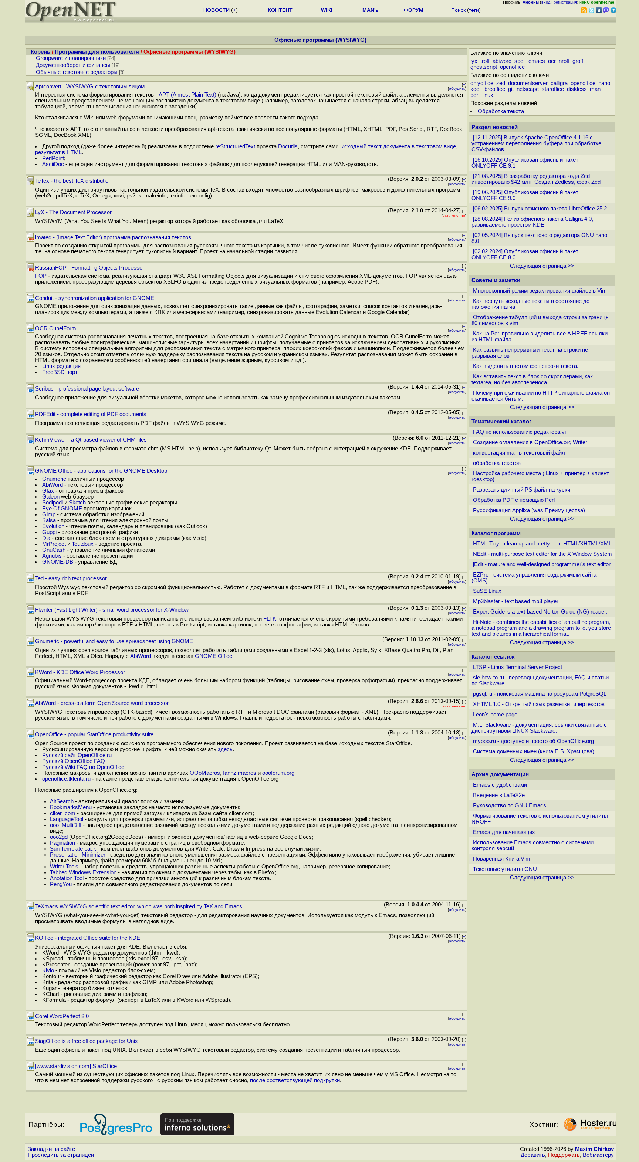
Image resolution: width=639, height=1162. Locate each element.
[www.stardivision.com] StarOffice (76, 1066)
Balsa (49, 520)
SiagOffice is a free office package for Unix (86, 1041)
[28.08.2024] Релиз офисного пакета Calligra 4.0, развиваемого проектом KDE (532, 222)
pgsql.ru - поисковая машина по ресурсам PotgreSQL (539, 694)
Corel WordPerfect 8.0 (62, 1016)
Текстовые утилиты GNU (505, 869)
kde (474, 89)
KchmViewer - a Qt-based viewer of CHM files (91, 440)
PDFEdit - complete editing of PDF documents (90, 414)
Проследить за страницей (61, 1155)
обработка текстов (497, 463)
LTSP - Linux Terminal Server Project (517, 667)
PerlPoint (53, 158)
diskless (577, 89)
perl (474, 95)
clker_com (62, 813)
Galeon (51, 497)
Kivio (48, 970)
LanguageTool (66, 819)
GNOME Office (213, 656)
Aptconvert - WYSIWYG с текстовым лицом (90, 86)
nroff (564, 61)
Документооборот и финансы (73, 65)
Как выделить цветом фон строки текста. (525, 366)
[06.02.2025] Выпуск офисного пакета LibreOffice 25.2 (540, 209)
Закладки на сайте (51, 1149)
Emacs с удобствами (500, 785)
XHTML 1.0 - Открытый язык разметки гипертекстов (539, 704)
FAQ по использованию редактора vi (519, 432)
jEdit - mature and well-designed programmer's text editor (542, 564)
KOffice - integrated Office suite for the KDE (87, 938)
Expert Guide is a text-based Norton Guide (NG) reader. (540, 612)
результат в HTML (58, 152)
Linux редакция (61, 366)
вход (545, 2)
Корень (40, 52)
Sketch (77, 503)
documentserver (528, 83)
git (511, 89)
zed (500, 83)
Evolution (53, 526)
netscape (528, 89)
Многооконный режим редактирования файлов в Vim (540, 291)
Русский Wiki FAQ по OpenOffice (83, 767)
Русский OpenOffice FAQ (73, 761)
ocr (552, 61)
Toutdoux (83, 544)
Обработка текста (501, 111)
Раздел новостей (494, 127)
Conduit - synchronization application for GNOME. (95, 298)
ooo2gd (59, 837)
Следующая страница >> (542, 266)
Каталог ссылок (493, 657)
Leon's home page (495, 714)
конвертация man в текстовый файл (519, 453)
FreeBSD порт (60, 372)
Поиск (458, 10)
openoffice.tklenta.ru (66, 779)
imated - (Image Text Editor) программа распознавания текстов (113, 237)
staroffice (553, 89)
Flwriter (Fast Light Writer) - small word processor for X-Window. (112, 610)
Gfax (48, 491)
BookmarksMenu (71, 807)
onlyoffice (481, 83)
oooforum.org (278, 773)
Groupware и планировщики (71, 58)
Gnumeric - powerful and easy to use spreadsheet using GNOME (114, 641)
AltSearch (62, 801)
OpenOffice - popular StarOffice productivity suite (94, 734)
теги (474, 10)
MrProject (54, 544)
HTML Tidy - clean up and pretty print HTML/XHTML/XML (542, 544)
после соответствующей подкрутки (295, 1080)
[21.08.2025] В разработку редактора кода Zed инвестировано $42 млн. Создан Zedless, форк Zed (536, 179)
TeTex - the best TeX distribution (73, 181)
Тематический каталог (501, 422)
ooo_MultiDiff (65, 825)
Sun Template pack (73, 849)
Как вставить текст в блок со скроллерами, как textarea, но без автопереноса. (532, 379)
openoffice (512, 67)
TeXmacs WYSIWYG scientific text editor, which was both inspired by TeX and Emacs (138, 906)
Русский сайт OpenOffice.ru (77, 755)
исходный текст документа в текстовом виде (398, 146)
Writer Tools (64, 866)
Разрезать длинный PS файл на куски (521, 490)
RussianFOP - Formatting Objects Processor (89, 268)
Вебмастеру (598, 1155)
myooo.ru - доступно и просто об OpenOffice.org (533, 741)
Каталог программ (496, 533)
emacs (536, 61)
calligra (559, 83)
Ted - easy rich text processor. (71, 578)
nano (604, 83)
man (595, 89)
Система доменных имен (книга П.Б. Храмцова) (533, 751)
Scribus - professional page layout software (87, 389)
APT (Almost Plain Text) (187, 95)
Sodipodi (52, 503)
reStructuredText (235, 146)
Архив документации (500, 774)
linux (487, 95)
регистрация (565, 2)
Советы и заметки (495, 280)
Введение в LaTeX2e (499, 795)
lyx (473, 61)
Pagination (62, 843)
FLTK (269, 619)
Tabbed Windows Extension (83, 872)
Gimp (48, 514)
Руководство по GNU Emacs (509, 805)
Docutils (288, 146)
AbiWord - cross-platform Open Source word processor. (102, 703)
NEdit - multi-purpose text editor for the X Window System (542, 554)
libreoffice (493, 89)
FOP (41, 276)
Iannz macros (239, 773)
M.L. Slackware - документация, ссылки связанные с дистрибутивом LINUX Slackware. (539, 728)
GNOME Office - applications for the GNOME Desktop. (102, 471)
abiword (502, 61)
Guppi (49, 532)
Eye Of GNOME (62, 508)
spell (519, 61)
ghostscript (483, 67)
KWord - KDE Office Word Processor (80, 672)
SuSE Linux (487, 591)
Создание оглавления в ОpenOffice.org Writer (530, 442)
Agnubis (52, 556)
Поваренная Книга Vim (501, 859)
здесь (225, 749)
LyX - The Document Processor (73, 212)
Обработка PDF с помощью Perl (514, 500)
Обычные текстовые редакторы (77, 72)
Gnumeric (54, 479)
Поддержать (564, 1155)
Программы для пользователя (97, 52)
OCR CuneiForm (55, 328)
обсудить (457, 89)
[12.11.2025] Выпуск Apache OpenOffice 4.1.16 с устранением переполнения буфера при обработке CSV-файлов (536, 143)
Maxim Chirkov (594, 1149)
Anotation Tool (67, 878)
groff (577, 61)
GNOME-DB (57, 562)
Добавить (533, 1155)
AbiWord (52, 485)
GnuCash (53, 550)
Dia (46, 538)
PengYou (61, 884)
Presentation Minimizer (77, 855)
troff (485, 61)
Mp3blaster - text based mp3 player (515, 601)
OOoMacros (205, 773)
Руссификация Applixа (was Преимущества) (529, 510)
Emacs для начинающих (504, 832)
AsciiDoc (53, 164)
